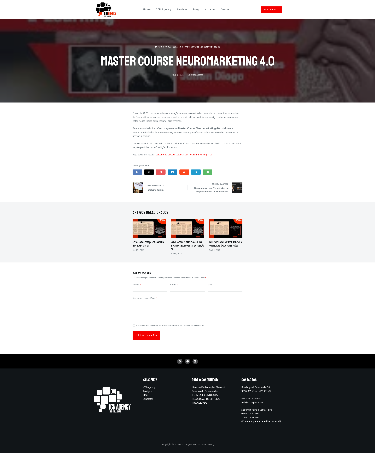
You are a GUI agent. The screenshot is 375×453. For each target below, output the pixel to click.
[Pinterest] (161, 172)
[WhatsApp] (207, 172)
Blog (196, 9)
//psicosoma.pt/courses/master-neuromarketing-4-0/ (183, 154)
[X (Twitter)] (149, 172)
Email (174, 284)
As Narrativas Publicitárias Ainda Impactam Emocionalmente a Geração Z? (187, 246)
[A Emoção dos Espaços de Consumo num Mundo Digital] (149, 228)
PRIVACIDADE (199, 402)
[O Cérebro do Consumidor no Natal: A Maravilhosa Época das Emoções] (225, 228)
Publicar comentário (146, 335)
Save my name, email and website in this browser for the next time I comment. (170, 325)
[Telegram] (196, 172)
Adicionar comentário (145, 298)
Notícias (209, 9)
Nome (137, 284)
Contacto (226, 9)
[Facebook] (137, 172)
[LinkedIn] (172, 172)
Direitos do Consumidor (205, 391)
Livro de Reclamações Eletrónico (209, 387)
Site (210, 284)
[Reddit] (184, 172)
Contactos (148, 399)
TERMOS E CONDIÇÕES (205, 395)
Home (146, 9)
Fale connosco (271, 9)
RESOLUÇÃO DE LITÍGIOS (206, 399)
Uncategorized (195, 75)
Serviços (182, 9)
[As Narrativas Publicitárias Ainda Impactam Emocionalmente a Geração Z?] (187, 228)
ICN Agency (163, 9)
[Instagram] (187, 361)
